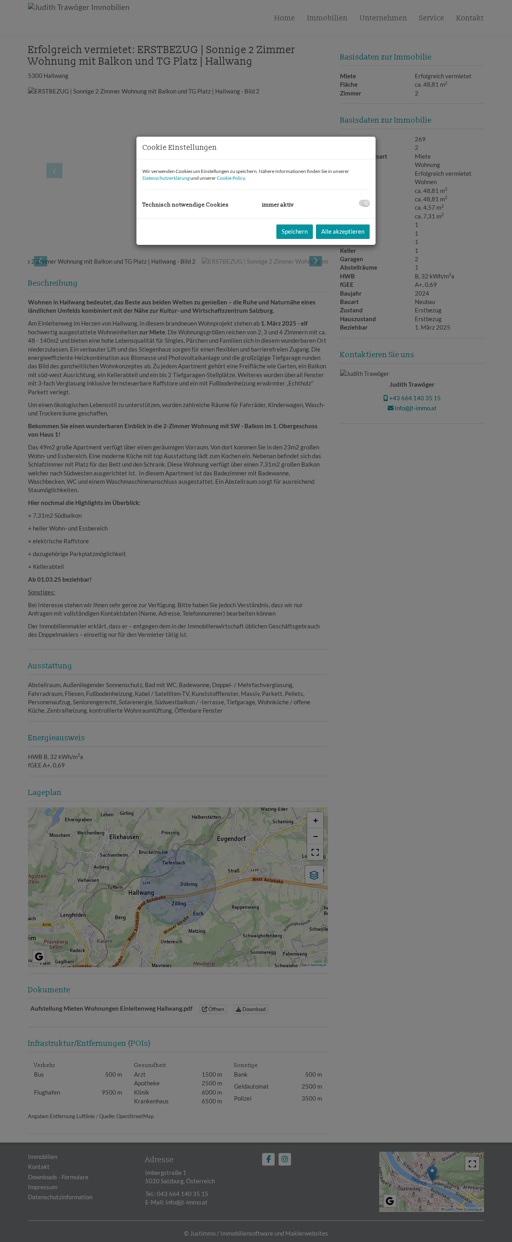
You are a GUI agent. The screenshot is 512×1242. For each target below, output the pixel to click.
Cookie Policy (231, 178)
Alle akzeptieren (342, 231)
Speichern (295, 231)
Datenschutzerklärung (166, 178)
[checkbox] (364, 203)
